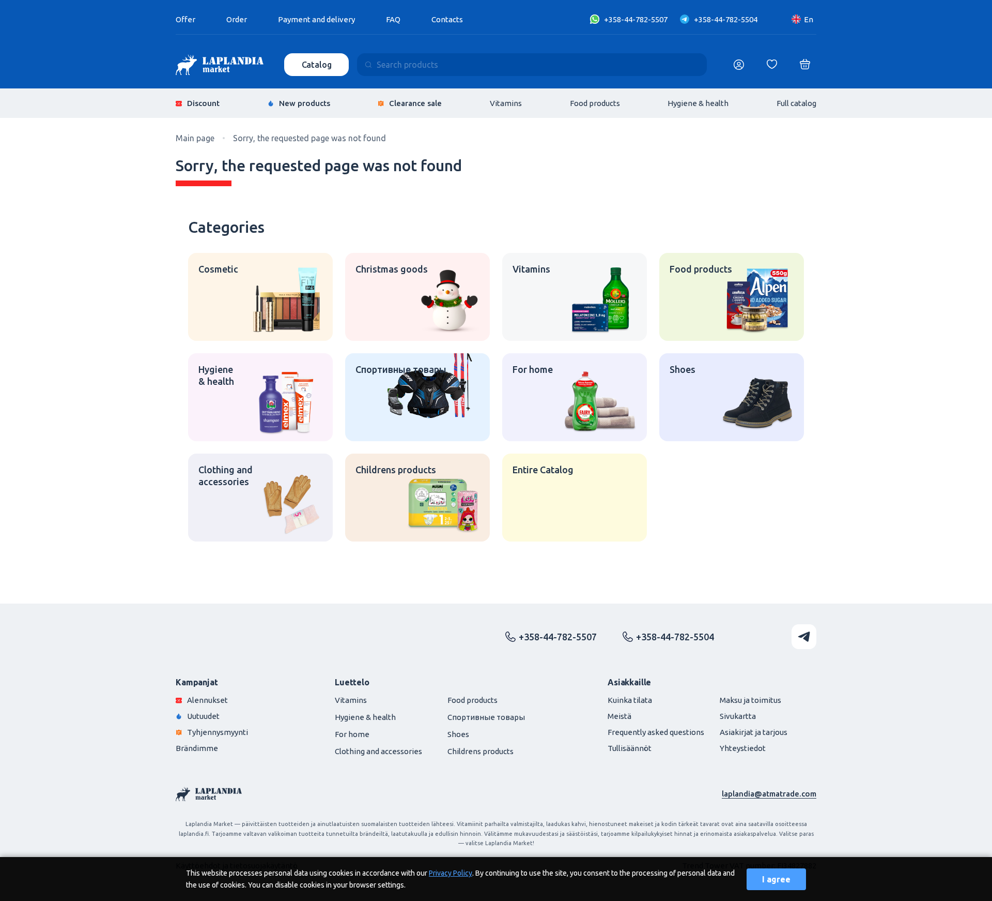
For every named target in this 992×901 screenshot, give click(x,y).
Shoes (458, 734)
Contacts (447, 19)
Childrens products (480, 751)
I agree (776, 879)
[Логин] (738, 64)
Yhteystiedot (743, 748)
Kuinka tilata (630, 700)
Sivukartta (738, 716)
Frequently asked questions (656, 732)
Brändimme (197, 748)
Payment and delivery (316, 19)
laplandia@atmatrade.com (769, 793)
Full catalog (796, 103)
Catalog (317, 64)
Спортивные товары (486, 717)
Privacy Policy (450, 873)
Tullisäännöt (630, 748)
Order (236, 19)
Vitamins (506, 103)
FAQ (393, 19)
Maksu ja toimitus (750, 700)
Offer (185, 19)
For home (352, 734)
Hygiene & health (698, 103)
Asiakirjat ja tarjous (753, 732)
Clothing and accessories (378, 751)
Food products (595, 103)
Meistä (619, 716)
